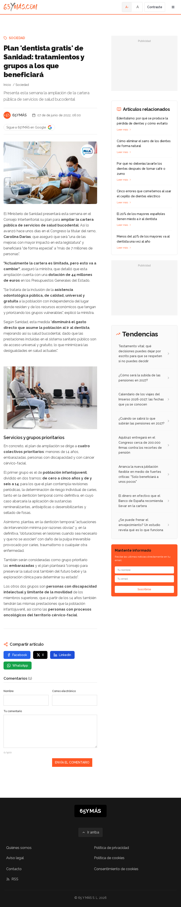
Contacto (14, 869)
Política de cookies (109, 858)
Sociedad (17, 38)
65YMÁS (19, 115)
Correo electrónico (64, 691)
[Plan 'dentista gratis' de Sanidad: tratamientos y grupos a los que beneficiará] (87, 151)
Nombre (9, 691)
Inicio (7, 85)
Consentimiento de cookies (116, 869)
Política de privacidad (111, 848)
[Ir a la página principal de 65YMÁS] (20, 7)
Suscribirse (144, 589)
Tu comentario (13, 711)
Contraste (154, 7)
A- (127, 7)
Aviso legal (15, 858)
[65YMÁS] (7, 115)
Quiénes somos (19, 848)
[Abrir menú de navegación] (173, 7)
